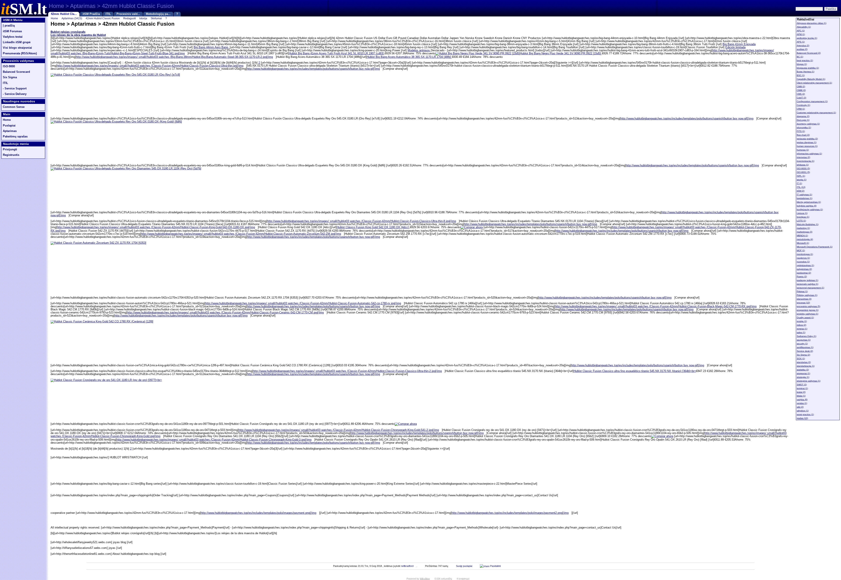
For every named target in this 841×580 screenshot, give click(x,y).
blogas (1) (802, 64)
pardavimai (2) (804, 273)
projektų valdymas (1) (807, 314)
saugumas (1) (804, 340)
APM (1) (801, 34)
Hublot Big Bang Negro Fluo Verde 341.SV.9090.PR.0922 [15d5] (561, 53)
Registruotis (11, 155)
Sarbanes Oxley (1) (806, 336)
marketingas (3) (804, 232)
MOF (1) (801, 250)
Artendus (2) (803, 45)
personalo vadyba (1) (807, 284)
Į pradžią (9, 25)
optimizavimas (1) (805, 265)
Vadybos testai (13, 36)
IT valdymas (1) (804, 194)
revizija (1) (802, 321)
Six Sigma (10, 77)
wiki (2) (800, 407)
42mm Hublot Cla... (64, 14)
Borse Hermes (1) (805, 71)
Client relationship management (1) (814, 83)
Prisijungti (10, 149)
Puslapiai (9, 125)
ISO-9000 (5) (803, 168)
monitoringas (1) (805, 254)
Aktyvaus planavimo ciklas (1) (811, 23)
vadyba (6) (802, 399)
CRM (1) (801, 109)
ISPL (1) (801, 176)
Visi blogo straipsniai (17, 47)
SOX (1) (801, 358)
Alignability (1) (804, 27)
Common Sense (14, 107)
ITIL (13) (801, 187)
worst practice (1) (805, 414)
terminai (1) (802, 388)
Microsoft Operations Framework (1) (814, 247)
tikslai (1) (801, 396)
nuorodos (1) (803, 261)
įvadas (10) (802, 418)
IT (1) (799, 183)
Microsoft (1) (803, 243)
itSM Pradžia (91, 14)
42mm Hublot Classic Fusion (103, 18)
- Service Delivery (15, 94)
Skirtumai (156, 18)
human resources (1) (807, 146)
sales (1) (801, 332)
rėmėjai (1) (802, 328)
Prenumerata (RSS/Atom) (20, 53)
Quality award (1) (805, 317)
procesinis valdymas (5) (808, 306)
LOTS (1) (801, 220)
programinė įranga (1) (807, 310)
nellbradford (407, 566)
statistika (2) (803, 369)
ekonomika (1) (804, 127)
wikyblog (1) (803, 410)
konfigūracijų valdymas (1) (810, 209)
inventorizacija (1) (805, 161)
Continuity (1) (803, 105)
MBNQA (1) (802, 235)
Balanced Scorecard (16, 71)
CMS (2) (801, 94)
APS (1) (801, 42)
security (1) (802, 343)
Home (7, 119)
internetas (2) (803, 157)
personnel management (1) (810, 287)
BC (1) (800, 56)
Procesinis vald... (128, 14)
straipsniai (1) (803, 373)
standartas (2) (804, 362)
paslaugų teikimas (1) (807, 280)
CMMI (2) (801, 90)
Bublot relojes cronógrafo (68, 32)
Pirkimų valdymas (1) (807, 295)
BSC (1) (801, 75)
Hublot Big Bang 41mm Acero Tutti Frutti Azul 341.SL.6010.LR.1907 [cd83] (337, 53)
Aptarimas (10, 131)
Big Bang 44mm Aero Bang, (212, 47)
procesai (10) (803, 302)
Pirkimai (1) (802, 291)
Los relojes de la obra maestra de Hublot (78, 35)
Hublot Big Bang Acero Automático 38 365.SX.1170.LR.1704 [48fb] (409, 57)
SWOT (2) (802, 384)
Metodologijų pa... (158, 14)
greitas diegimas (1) (806, 142)
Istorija (143, 18)
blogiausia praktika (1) (808, 68)
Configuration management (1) (812, 101)
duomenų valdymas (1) (808, 124)
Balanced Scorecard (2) (809, 53)
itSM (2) (800, 191)
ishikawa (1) (803, 165)
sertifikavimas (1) (805, 347)
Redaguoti (129, 18)
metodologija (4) (805, 239)
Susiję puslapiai (464, 566)
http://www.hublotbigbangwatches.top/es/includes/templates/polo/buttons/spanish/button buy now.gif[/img (313, 68)
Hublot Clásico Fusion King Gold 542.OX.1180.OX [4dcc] (373, 227)
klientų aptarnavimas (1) (809, 202)
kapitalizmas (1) (804, 198)
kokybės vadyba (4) (806, 206)
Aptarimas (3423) (72, 18)
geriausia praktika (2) (807, 138)
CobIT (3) (801, 97)
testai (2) (801, 392)
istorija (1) (801, 179)
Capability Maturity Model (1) (811, 79)
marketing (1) (803, 228)
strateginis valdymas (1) (808, 381)
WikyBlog (425, 578)
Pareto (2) (802, 276)
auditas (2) (802, 49)
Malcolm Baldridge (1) (807, 224)
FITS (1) (801, 131)
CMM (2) (801, 86)
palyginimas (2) (804, 269)
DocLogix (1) (803, 120)
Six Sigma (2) (803, 355)
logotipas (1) (803, 217)
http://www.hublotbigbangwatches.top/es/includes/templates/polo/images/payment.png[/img (258, 512)
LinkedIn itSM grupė (16, 42)
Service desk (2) (805, 351)
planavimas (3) (804, 299)
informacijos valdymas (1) (809, 153)
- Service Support (15, 88)
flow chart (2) (803, 135)
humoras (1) (803, 150)
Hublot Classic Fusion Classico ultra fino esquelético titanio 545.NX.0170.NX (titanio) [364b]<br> (635, 371)
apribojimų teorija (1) (807, 38)
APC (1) (801, 30)
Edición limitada (735, 47)
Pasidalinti (495, 566)
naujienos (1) (803, 258)
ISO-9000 (9, 66)
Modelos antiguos (419, 50)
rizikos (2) (801, 325)
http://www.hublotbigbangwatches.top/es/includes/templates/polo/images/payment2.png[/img (510, 512)
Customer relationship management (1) (816, 112)
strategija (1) (803, 377)
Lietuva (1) (802, 213)
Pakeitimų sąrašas (15, 136)
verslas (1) (802, 403)
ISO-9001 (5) (803, 172)
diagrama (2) (803, 116)
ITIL (108, 14)
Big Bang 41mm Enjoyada (739, 44)
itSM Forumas (12, 31)
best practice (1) (805, 60)
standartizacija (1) (805, 366)
